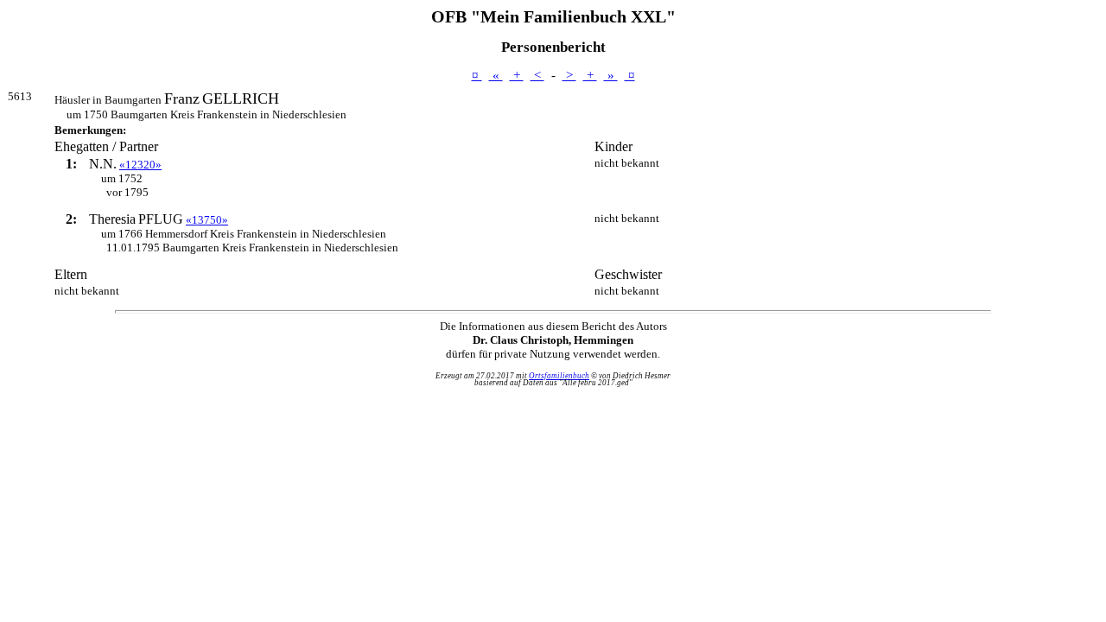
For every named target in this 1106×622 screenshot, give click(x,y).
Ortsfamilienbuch (559, 375)
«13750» (207, 219)
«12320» (140, 164)
